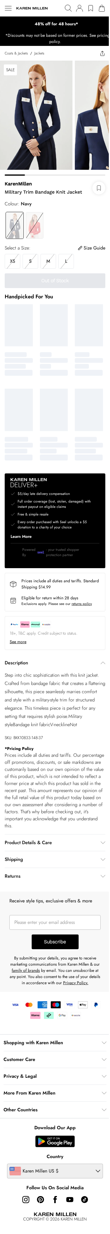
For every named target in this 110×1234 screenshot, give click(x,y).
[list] (55, 24)
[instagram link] (25, 1199)
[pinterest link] (40, 1199)
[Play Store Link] (55, 1141)
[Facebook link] (55, 1199)
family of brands (26, 970)
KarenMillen (18, 184)
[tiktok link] (84, 1199)
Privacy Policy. (75, 983)
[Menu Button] (8, 8)
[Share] (102, 53)
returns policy (82, 603)
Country (55, 1156)
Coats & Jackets (16, 53)
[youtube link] (69, 1199)
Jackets (39, 53)
